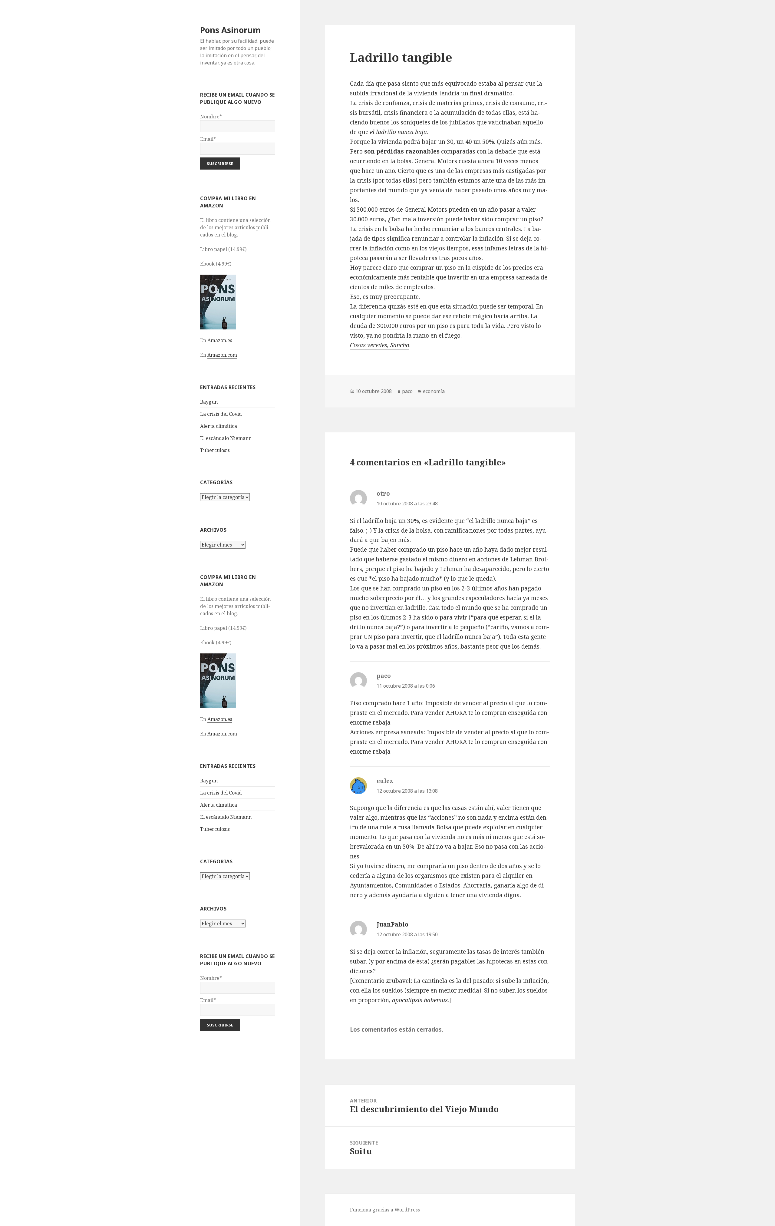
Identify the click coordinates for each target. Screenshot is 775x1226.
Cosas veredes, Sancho (379, 345)
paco (407, 391)
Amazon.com (222, 355)
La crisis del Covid (221, 414)
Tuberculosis (215, 450)
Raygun (209, 401)
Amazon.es (219, 340)
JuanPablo (392, 924)
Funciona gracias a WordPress (385, 1209)
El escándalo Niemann (226, 438)
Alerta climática (218, 426)
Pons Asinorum (230, 29)
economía (434, 391)
